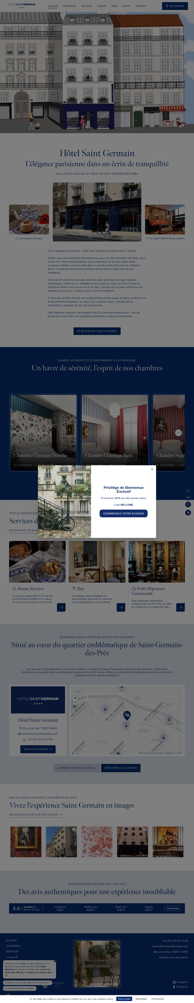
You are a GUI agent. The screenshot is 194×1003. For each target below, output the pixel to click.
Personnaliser (158, 999)
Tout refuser (141, 999)
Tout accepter (124, 999)
